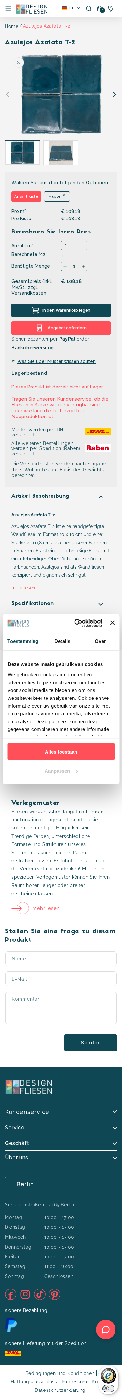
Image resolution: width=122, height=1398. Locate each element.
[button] (8, 8)
